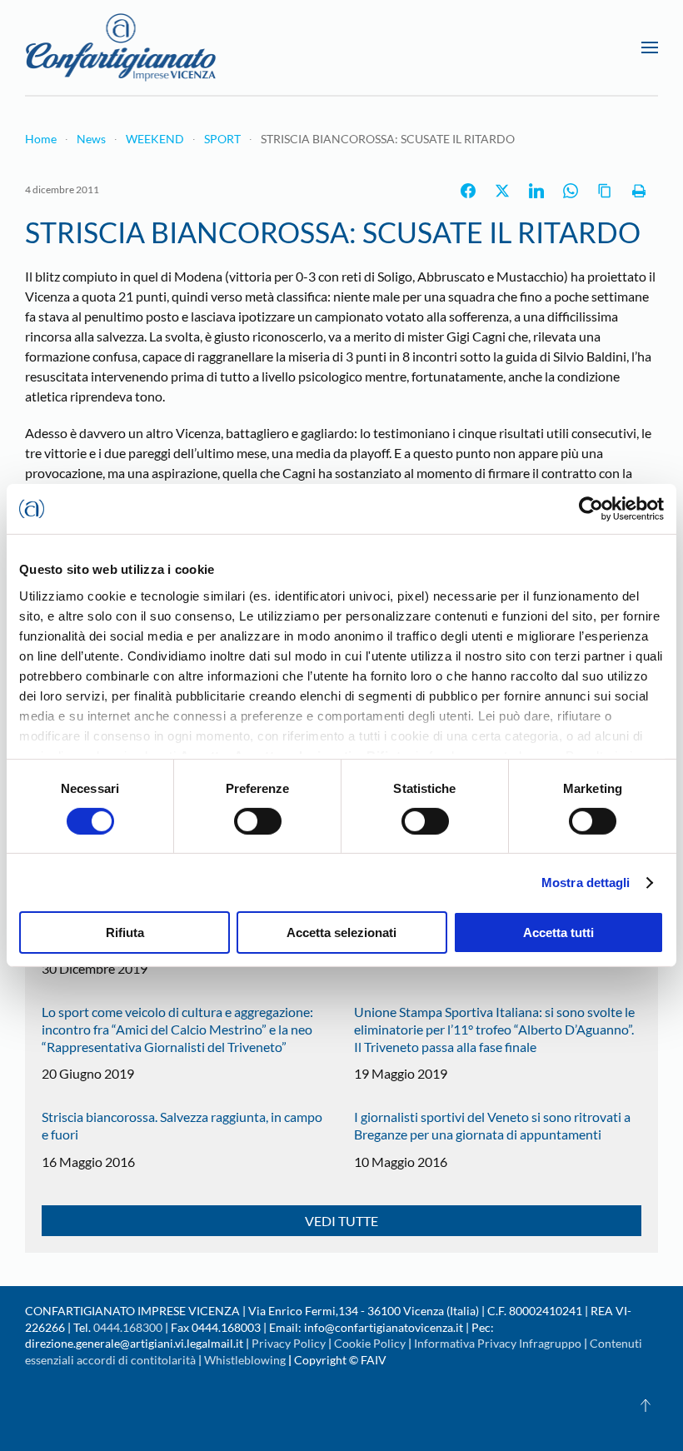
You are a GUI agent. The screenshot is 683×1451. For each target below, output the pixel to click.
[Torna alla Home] (121, 47)
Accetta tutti (558, 932)
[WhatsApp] (571, 191)
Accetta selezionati (341, 932)
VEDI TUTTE (341, 1221)
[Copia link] (605, 191)
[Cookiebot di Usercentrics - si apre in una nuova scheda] (591, 508)
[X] (502, 191)
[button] (649, 47)
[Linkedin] (536, 191)
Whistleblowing (245, 1360)
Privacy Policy (289, 1343)
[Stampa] (639, 191)
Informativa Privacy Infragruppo (497, 1343)
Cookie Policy (370, 1343)
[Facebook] (468, 191)
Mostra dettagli (586, 882)
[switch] (258, 821)
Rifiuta (125, 932)
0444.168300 (127, 1327)
